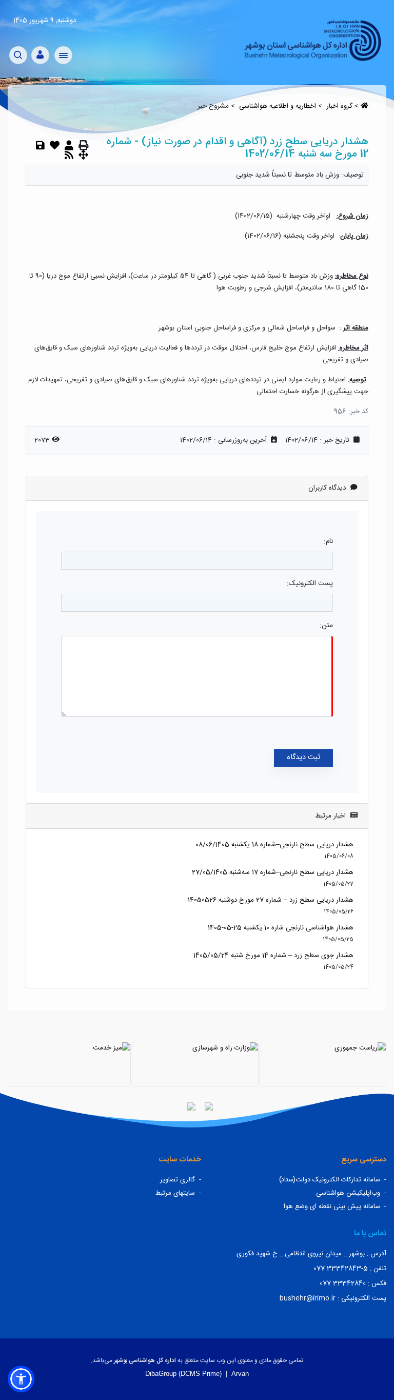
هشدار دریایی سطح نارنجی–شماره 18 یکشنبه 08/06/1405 (274, 844)
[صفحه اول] (312, 40)
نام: (328, 541)
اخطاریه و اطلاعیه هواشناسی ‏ (276, 106)
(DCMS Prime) (200, 1373)
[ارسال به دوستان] (69, 145)
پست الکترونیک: (310, 583)
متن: (326, 625)
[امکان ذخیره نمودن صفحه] (40, 145)
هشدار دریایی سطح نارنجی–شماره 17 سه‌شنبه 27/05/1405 (272, 872)
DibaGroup (160, 1373)
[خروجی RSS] (69, 155)
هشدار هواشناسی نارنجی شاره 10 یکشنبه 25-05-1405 (280, 928)
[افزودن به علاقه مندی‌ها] (55, 145)
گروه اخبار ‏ (338, 106)
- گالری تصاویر (180, 1179)
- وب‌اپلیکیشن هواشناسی (351, 1193)
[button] (21, 1379)
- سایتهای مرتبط (178, 1193)
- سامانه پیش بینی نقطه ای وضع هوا (335, 1206)
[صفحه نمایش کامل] (83, 155)
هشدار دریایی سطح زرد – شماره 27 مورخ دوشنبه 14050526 (270, 900)
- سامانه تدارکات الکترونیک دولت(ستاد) (332, 1179)
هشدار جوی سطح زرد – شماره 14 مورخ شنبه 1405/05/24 (273, 955)
